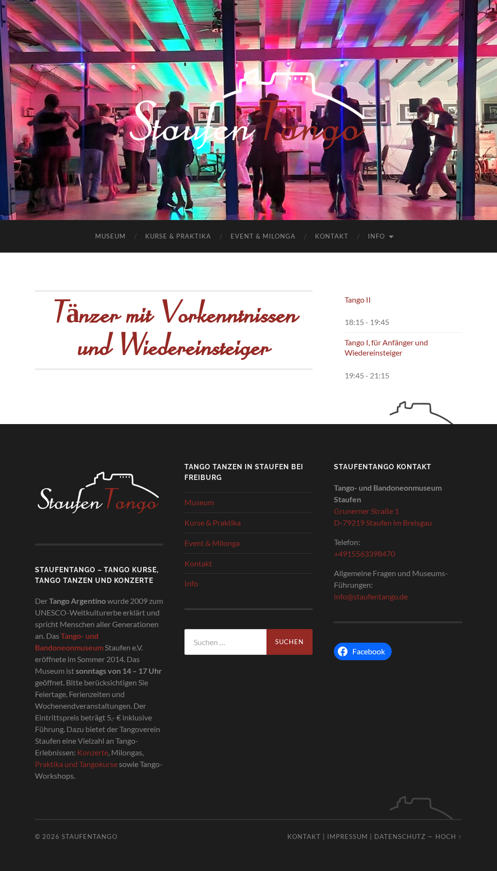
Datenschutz (400, 836)
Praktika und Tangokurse (76, 764)
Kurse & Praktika (178, 236)
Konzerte (92, 752)
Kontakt (331, 236)
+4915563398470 (365, 553)
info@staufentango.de (371, 596)
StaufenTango (89, 836)
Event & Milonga (263, 236)
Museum (110, 236)
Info (376, 236)
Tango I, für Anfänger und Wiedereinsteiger (386, 347)
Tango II (358, 299)
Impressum (347, 836)
